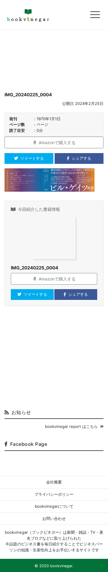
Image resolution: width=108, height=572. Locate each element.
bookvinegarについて (54, 506)
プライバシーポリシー (54, 494)
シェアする (81, 158)
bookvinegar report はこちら (71, 426)
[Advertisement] (54, 360)
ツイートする (32, 158)
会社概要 (54, 482)
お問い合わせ (54, 518)
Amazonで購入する (57, 142)
